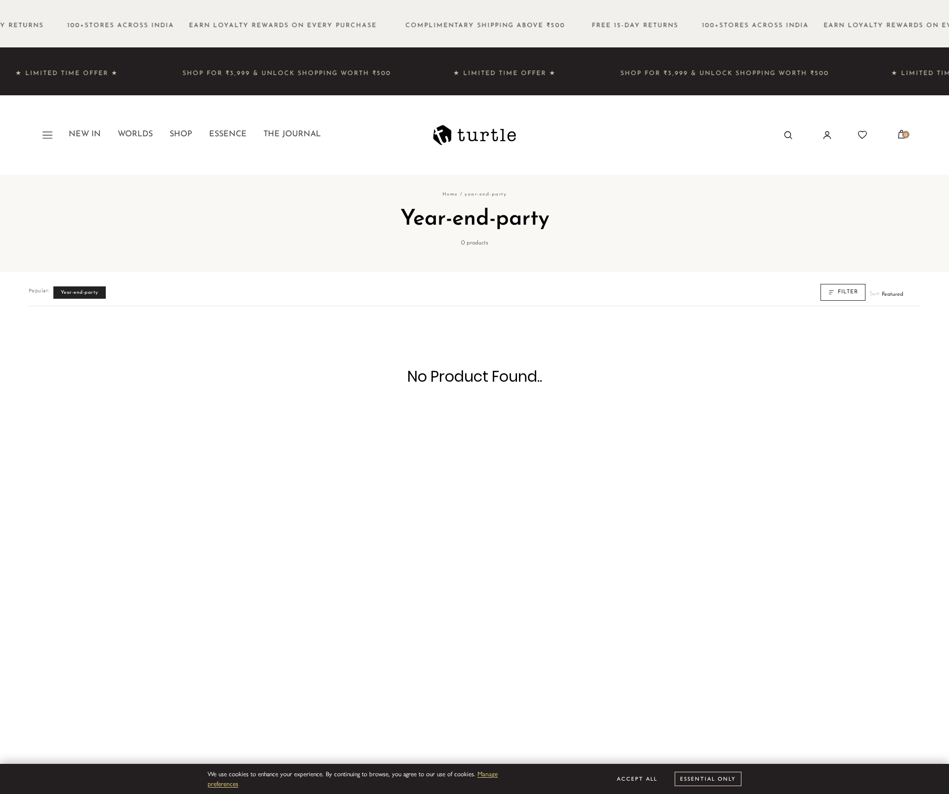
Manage (487, 773)
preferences (223, 783)
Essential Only (708, 778)
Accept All (637, 778)
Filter (848, 292)
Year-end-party (79, 292)
